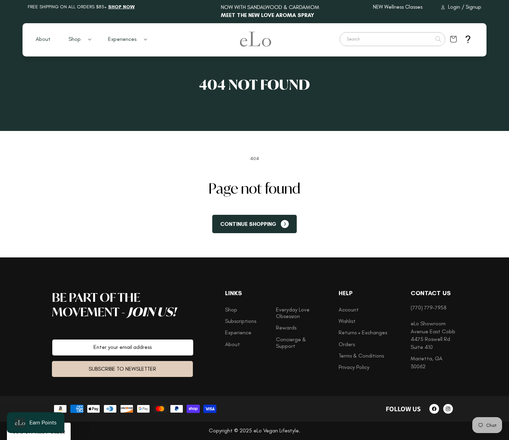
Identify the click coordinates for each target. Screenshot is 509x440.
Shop (231, 309)
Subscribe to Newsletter (122, 369)
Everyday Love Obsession (293, 312)
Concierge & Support (291, 342)
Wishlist (347, 321)
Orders (347, 344)
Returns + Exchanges (363, 332)
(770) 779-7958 (429, 307)
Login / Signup (464, 7)
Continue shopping (248, 224)
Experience (238, 332)
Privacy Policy (354, 367)
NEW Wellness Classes (397, 7)
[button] (77, 39)
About (232, 344)
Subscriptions (240, 321)
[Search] (438, 39)
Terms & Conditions (361, 355)
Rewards (286, 327)
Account (349, 309)
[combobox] (392, 39)
